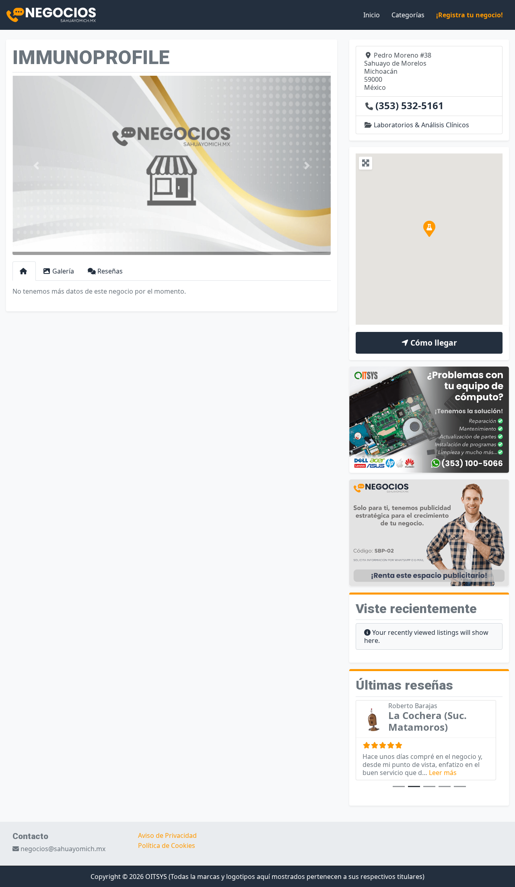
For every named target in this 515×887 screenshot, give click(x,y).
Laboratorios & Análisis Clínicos (421, 124)
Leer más (443, 772)
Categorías (407, 14)
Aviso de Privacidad (167, 835)
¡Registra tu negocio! (469, 14)
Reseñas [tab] (110, 271)
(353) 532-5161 (409, 105)
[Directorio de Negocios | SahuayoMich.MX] (51, 13)
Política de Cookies (166, 845)
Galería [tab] (63, 271)
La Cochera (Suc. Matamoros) (427, 721)
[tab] (24, 271)
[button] (36, 165)
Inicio (371, 14)
